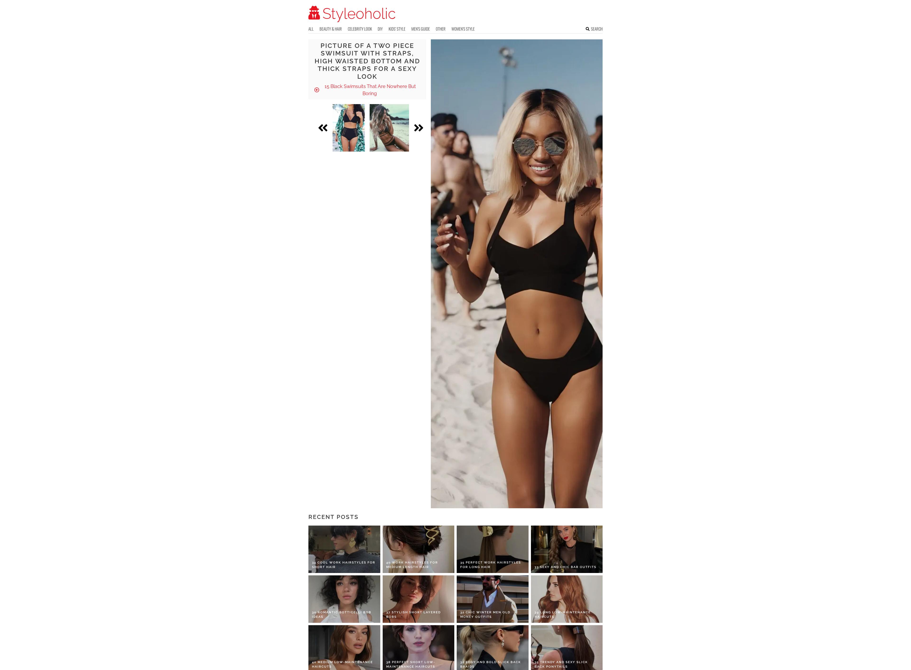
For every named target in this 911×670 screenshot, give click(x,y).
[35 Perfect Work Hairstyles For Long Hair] (493, 549)
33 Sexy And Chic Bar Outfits (565, 567)
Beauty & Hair (331, 29)
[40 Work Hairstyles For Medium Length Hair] (419, 549)
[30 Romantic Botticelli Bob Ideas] (344, 599)
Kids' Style (397, 29)
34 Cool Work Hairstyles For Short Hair (343, 565)
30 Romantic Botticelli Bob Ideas (341, 614)
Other (441, 29)
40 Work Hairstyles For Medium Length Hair (412, 565)
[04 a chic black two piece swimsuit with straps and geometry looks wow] (389, 128)
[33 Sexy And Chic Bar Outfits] (567, 549)
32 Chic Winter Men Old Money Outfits (485, 614)
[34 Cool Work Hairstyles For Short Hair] (344, 549)
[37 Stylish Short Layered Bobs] (419, 599)
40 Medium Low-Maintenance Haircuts (342, 664)
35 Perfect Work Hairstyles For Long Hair (490, 565)
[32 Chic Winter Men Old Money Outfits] (493, 599)
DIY (380, 29)
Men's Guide (420, 29)
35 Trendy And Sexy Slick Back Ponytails (561, 664)
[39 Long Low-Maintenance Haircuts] (567, 599)
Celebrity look (360, 29)
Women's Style (463, 29)
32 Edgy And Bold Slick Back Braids (490, 664)
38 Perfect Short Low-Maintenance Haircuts (410, 664)
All (311, 29)
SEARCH (597, 29)
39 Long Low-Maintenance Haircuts (563, 614)
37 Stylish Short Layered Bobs (413, 614)
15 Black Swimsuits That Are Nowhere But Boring (369, 89)
